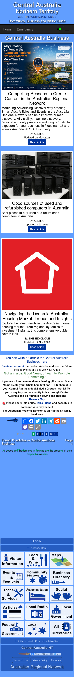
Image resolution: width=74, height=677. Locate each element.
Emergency (25, 29)
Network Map (37, 399)
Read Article (37, 142)
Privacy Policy (39, 660)
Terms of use (20, 660)
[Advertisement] (37, 497)
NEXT (53, 434)
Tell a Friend (44, 403)
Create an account (13, 366)
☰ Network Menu (37, 548)
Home (7, 29)
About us (56, 660)
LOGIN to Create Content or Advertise (37, 641)
